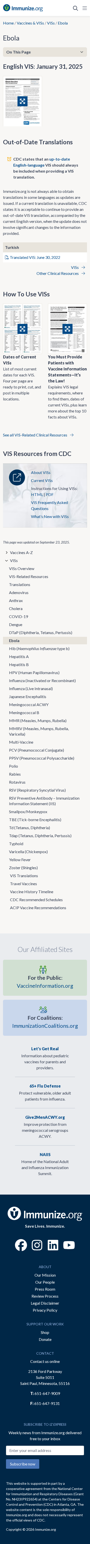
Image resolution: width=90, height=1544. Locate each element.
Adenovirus (18, 592)
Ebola (14, 640)
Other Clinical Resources (58, 273)
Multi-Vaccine (21, 742)
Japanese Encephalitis (27, 696)
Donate (45, 1339)
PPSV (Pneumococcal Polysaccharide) (41, 758)
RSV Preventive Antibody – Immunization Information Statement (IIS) (44, 801)
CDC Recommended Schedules (36, 899)
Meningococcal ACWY (28, 704)
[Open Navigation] (83, 8)
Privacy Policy (45, 1310)
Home (8, 23)
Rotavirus (17, 782)
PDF (50, 494)
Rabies (15, 774)
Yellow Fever (20, 859)
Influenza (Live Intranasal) (31, 688)
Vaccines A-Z (21, 552)
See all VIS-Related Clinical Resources (35, 434)
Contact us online (45, 1361)
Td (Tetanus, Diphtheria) (29, 827)
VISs (51, 23)
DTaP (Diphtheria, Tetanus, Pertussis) (40, 632)
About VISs (40, 472)
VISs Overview (21, 568)
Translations (19, 584)
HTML (37, 494)
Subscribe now (22, 1463)
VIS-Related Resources (28, 576)
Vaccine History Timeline (31, 891)
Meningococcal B (24, 712)
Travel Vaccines (23, 883)
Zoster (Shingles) (23, 867)
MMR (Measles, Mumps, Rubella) (37, 720)
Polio (13, 766)
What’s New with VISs (50, 516)
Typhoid (16, 843)
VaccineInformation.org (45, 981)
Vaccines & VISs (30, 23)
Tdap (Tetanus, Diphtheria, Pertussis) (40, 835)
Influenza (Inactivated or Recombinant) (42, 680)
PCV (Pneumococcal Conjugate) (36, 750)
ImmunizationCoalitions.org (45, 1021)
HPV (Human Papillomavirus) (34, 672)
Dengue (15, 624)
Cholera (15, 608)
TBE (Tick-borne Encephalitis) (35, 819)
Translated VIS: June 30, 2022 (34, 257)
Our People (45, 1282)
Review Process (45, 1296)
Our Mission (45, 1275)
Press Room (45, 1289)
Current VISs (42, 480)
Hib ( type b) (39, 648)
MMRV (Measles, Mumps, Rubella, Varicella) (39, 731)
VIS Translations (24, 875)
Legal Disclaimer (45, 1303)
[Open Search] (75, 8)
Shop (45, 1332)
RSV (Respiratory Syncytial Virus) (37, 790)
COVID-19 (18, 616)
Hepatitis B (19, 664)
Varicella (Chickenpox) (28, 851)
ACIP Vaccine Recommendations (38, 907)
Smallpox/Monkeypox (28, 811)
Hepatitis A (19, 656)
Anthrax (16, 600)
